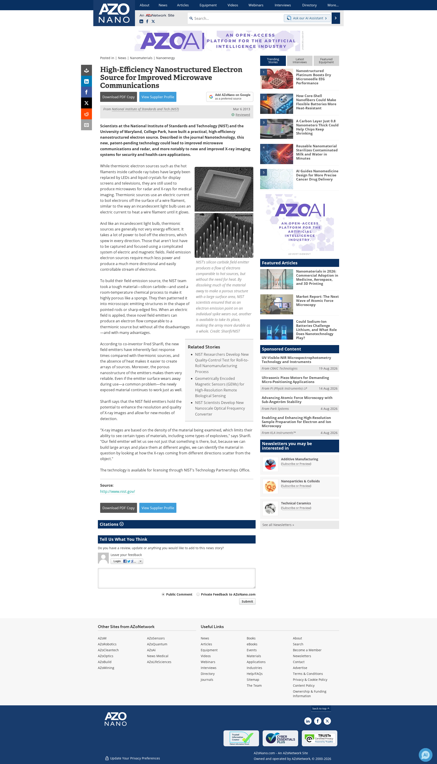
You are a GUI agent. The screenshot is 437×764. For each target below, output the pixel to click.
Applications (256, 662)
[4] (276, 154)
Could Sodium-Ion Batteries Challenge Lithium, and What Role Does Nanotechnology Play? (316, 329)
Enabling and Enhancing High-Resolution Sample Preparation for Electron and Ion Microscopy (296, 421)
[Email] (86, 124)
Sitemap (253, 679)
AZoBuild (105, 662)
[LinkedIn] (86, 81)
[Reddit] (86, 113)
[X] (86, 103)
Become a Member (307, 650)
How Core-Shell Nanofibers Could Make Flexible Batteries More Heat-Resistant (316, 101)
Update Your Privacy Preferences (134, 758)
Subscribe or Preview (296, 464)
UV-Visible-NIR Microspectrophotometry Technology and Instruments (296, 359)
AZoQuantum (157, 644)
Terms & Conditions (308, 673)
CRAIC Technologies (283, 368)
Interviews (208, 668)
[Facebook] (86, 92)
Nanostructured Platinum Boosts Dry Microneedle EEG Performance (313, 76)
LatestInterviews (300, 60)
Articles (206, 644)
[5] (276, 179)
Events (252, 650)
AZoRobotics (107, 644)
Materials (254, 656)
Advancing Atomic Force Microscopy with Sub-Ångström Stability (297, 399)
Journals (207, 679)
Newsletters (302, 656)
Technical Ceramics (296, 503)
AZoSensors (156, 638)
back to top (320, 708)
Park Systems (279, 408)
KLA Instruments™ (283, 433)
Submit (247, 601)
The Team (254, 685)
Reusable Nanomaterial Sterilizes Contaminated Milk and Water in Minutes (317, 152)
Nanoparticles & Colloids (300, 481)
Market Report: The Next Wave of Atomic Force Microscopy (317, 300)
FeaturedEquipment (326, 60)
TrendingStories (273, 60)
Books (251, 638)
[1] (276, 78)
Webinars (208, 662)
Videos (206, 656)
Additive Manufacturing (299, 459)
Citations (109, 524)
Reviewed (243, 115)
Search (298, 644)
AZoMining (106, 668)
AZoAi (151, 650)
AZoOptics (105, 656)
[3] (276, 128)
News (122, 58)
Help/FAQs (255, 673)
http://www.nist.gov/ (117, 491)
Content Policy (304, 685)
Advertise (300, 668)
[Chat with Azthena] (425, 755)
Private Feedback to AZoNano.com (228, 594)
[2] (276, 103)
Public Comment (179, 594)
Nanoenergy (165, 58)
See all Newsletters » (278, 525)
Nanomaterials (141, 58)
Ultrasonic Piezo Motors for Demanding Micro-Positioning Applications (295, 379)
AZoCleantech (108, 650)
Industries (254, 668)
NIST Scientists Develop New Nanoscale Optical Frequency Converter (220, 408)
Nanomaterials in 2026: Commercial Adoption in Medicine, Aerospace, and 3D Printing (317, 277)
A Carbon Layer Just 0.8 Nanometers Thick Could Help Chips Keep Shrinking (317, 127)
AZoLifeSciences (159, 662)
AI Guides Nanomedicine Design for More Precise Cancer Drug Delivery (317, 175)
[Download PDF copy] (86, 70)
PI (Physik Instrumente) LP (288, 388)
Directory (208, 673)
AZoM (102, 638)
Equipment (209, 650)
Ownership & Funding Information (309, 693)
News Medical (157, 656)
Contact (299, 662)
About (297, 638)
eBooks (252, 644)
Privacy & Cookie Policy (310, 679)
